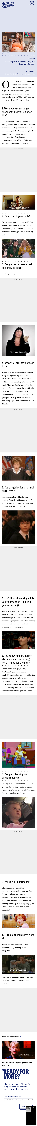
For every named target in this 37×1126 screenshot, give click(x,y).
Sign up (24, 1106)
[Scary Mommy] (8, 4)
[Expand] (27, 1108)
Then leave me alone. (10, 1036)
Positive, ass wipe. (9, 274)
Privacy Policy (6, 1101)
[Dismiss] (33, 1108)
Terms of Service (28, 1099)
